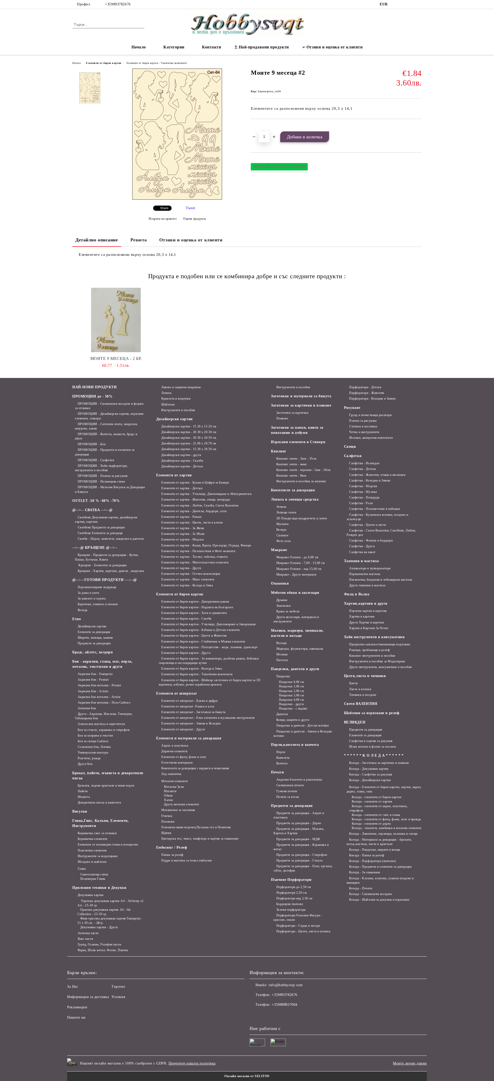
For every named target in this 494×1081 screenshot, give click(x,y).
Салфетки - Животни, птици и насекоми (377, 475)
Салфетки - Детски (362, 469)
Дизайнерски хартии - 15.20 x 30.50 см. (189, 449)
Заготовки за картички (292, 413)
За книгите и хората (91, 598)
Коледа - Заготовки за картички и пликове (379, 763)
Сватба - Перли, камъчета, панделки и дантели (111, 538)
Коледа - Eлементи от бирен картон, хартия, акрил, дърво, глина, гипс (384, 789)
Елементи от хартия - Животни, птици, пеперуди (195, 499)
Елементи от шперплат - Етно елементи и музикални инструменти (208, 718)
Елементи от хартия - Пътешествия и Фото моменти (198, 551)
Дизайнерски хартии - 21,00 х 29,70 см (188, 443)
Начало (138, 47)
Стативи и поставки (363, 426)
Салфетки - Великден (364, 463)
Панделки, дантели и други (295, 669)
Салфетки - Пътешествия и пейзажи (374, 509)
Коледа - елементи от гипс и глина (376, 815)
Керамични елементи (92, 839)
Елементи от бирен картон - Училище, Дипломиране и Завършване (208, 624)
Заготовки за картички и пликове (301, 405)
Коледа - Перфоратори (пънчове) (372, 861)
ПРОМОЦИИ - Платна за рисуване (103, 476)
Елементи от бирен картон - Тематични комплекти (157, 63)
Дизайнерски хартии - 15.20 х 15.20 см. (189, 426)
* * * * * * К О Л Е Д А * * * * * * (374, 755)
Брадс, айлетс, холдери (92, 652)
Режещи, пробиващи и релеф (369, 650)
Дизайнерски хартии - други (181, 455)
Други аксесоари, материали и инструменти (296, 619)
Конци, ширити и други (292, 720)
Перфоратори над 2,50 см (294, 898)
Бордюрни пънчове (289, 904)
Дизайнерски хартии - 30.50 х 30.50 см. (189, 438)
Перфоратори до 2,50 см (293, 887)
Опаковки (280, 583)
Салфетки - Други (362, 546)
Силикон (282, 535)
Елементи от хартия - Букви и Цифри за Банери (195, 482)
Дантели (282, 714)
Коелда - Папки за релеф (366, 855)
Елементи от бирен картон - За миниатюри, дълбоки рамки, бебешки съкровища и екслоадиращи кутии (209, 661)
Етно (76, 619)
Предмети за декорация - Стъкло (299, 860)
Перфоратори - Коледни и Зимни (372, 398)
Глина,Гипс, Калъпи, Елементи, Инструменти (100, 823)
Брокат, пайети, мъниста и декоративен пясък (107, 775)
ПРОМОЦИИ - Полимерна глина (101, 481)
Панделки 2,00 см (291, 691)
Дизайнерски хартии (92, 626)
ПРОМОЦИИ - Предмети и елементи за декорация (105, 452)
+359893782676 (117, 4)
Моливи (282, 654)
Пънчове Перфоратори (291, 880)
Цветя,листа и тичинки (365, 676)
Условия (118, 997)
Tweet (190, 208)
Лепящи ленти (286, 512)
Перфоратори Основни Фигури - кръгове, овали (298, 918)
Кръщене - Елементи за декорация (102, 565)
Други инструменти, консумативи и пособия (380, 667)
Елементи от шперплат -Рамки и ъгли (187, 706)
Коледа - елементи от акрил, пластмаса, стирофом (378, 808)
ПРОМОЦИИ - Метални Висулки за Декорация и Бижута (110, 489)
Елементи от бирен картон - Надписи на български (197, 607)
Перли (280, 752)
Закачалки (283, 605)
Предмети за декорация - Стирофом (301, 855)
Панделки (283, 676)
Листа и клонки (360, 689)
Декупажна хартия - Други (99, 927)
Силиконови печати (290, 785)
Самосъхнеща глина (94, 874)
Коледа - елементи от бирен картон (376, 797)
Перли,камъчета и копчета (295, 745)
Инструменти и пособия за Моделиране (377, 661)
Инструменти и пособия (178, 410)
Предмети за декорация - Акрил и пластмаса (299, 815)
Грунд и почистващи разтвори (370, 415)
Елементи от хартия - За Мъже (183, 534)
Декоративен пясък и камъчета (99, 802)
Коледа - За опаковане (364, 872)
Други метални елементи (181, 804)
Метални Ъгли (174, 787)
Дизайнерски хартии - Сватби (182, 460)
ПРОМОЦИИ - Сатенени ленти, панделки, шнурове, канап (106, 426)
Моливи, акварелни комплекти (371, 438)
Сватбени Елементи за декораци (100, 533)
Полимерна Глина (92, 879)
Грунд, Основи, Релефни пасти (99, 944)
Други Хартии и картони (366, 622)
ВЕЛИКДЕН (354, 722)
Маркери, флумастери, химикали (299, 649)
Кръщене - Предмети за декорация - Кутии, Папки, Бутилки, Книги (107, 557)
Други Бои (85, 764)
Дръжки (281, 600)
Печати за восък (287, 797)
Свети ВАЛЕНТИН (360, 704)
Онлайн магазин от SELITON (247, 1076)
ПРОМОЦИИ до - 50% (92, 396)
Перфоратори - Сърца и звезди (298, 925)
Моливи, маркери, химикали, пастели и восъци (297, 633)
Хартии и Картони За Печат (368, 628)
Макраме (279, 550)
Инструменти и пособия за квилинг (301, 481)
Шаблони (167, 404)
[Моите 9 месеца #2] (177, 198)
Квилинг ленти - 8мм (291, 475)
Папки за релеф (172, 855)
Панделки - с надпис (293, 708)
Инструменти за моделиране (98, 856)
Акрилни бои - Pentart (93, 679)
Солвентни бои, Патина (94, 747)
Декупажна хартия (91, 895)
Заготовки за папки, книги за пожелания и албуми (297, 430)
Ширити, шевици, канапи (95, 637)
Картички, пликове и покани (98, 604)
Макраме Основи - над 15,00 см (299, 569)
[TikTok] (411, 4)
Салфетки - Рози (361, 503)
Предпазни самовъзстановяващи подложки (379, 644)
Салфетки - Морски (363, 486)
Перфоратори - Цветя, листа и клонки (303, 931)
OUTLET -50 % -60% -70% (96, 501)
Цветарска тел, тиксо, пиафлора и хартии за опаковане (200, 838)
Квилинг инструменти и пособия (372, 655)
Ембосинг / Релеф (171, 847)
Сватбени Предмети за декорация (101, 527)
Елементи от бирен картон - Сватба (186, 618)
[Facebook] (396, 4)
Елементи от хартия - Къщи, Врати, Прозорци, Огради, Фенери (206, 545)
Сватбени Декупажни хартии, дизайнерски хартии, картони (106, 519)
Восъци (281, 643)
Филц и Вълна (356, 594)
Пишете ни (76, 1017)
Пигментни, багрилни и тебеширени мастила (380, 579)
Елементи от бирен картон (103, 63)
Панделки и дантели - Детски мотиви (302, 725)
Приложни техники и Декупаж (99, 888)
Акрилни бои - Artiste (93, 691)
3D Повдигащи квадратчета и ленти (301, 518)
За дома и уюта (88, 593)
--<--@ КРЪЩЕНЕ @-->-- (95, 548)
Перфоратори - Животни (366, 393)
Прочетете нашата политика (192, 1063)
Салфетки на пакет (362, 552)
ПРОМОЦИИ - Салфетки (96, 460)
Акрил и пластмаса (174, 745)
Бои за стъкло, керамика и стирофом (104, 730)
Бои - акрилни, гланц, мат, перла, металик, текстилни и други (102, 664)
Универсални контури (93, 752)
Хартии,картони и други (365, 603)
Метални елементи (174, 781)
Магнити (170, 791)
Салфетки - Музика (363, 492)
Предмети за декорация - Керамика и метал (301, 847)
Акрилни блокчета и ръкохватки (299, 779)
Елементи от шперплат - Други (183, 729)
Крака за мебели (287, 611)
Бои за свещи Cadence (93, 741)
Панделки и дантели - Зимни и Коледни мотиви (303, 734)
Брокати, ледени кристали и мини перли (106, 785)
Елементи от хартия (174, 475)
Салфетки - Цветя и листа (367, 525)
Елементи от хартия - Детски (181, 488)
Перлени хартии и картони (367, 611)
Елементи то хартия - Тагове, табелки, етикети (194, 557)
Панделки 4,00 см (291, 700)
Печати (277, 772)
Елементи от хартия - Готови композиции (190, 574)
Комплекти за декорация (293, 490)
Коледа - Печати (360, 888)
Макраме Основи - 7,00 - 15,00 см (300, 563)
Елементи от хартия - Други (181, 568)
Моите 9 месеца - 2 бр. (116, 358)
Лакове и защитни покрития (181, 387)
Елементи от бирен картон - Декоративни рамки (195, 601)
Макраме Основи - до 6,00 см (297, 557)
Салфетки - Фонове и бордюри (371, 540)
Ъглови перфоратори (291, 909)
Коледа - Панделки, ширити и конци (374, 849)
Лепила (166, 393)
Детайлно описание (96, 239)
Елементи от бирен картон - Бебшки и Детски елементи (200, 630)
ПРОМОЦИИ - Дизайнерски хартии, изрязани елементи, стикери (109, 416)
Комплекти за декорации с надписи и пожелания (195, 768)
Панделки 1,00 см (291, 686)
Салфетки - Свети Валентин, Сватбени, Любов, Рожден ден (381, 533)
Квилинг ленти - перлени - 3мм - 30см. (303, 470)
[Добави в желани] (260, 128)
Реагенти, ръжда (89, 758)
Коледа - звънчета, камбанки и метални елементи (386, 828)
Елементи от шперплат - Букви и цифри (189, 701)
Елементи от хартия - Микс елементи (187, 579)
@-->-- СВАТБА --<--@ (92, 510)
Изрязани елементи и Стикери (298, 442)
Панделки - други (291, 704)
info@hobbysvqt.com (286, 985)
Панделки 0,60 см (291, 682)
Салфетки (352, 456)
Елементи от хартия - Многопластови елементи (194, 562)
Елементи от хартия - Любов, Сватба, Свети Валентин (199, 505)
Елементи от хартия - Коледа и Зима (187, 585)
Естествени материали (176, 762)
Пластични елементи (92, 850)
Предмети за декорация (94, 643)
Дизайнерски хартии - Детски (182, 466)
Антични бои (87, 708)
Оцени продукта (194, 219)
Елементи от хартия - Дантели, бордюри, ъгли (193, 511)
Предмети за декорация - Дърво (298, 823)
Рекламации (77, 1007)
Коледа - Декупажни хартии (368, 769)
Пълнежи (167, 821)
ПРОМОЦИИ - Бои (91, 444)
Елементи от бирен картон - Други (185, 653)
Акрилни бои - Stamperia (95, 674)
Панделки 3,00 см (291, 695)
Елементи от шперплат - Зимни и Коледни (190, 723)
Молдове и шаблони (92, 862)
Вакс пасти (85, 939)
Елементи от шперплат (176, 693)
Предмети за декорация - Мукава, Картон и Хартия (299, 831)
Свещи (350, 447)
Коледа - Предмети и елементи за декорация (380, 866)
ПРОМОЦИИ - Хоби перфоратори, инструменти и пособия (101, 468)
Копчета (281, 763)
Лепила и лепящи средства (295, 499)
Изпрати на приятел (163, 219)
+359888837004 (284, 1005)
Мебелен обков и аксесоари (295, 593)
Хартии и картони (361, 616)
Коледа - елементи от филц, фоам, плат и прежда (386, 819)
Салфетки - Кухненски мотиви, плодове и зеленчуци (377, 517)
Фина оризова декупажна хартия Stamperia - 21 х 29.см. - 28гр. (110, 921)
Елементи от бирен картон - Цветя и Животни (194, 635)
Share (164, 208)
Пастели (282, 660)
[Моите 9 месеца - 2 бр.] (116, 319)
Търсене (118, 987)
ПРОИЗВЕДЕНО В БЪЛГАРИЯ (279, 166)
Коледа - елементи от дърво (371, 823)
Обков (168, 795)
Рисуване (352, 408)
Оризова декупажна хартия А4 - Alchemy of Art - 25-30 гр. (110, 903)
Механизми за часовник (178, 810)
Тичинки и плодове (362, 695)
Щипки (166, 833)
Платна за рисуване (363, 421)
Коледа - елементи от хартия (372, 801)
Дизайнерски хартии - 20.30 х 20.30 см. (189, 432)
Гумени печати (286, 791)
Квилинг (278, 451)
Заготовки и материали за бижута (301, 396)
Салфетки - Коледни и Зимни (369, 480)
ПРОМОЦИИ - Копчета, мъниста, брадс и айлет (106, 436)
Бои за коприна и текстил (95, 735)
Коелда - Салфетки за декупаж (370, 774)
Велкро (281, 529)
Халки (168, 800)
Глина (82, 869)
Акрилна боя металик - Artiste (99, 697)
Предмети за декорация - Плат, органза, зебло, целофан (303, 868)
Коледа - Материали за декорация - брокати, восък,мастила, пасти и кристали (379, 842)
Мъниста (84, 797)
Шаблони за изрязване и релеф (372, 713)
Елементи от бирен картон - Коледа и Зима (191, 668)
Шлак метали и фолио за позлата (372, 746)
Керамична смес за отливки (97, 833)
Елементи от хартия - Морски (182, 539)
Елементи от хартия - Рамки (181, 517)
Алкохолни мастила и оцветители (101, 724)
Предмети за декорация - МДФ (298, 839)
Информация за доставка (88, 997)
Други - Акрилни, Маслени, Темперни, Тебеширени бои (104, 716)
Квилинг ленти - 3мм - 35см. (296, 458)
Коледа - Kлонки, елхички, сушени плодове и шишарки (380, 880)
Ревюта (138, 239)
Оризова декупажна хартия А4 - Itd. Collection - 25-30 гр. (104, 912)
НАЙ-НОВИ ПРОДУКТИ (94, 387)
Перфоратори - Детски (365, 387)
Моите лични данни (410, 1063)
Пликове (282, 418)
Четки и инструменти (364, 432)
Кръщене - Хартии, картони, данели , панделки (111, 571)
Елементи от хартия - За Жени (182, 528)
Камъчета (283, 757)
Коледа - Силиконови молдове (370, 894)
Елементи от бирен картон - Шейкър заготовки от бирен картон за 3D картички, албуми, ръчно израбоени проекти (210, 682)
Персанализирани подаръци (97, 587)
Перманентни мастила (364, 574)
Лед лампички (171, 774)
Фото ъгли (283, 541)
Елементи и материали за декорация (188, 738)
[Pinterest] (419, 4)
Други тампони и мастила (367, 585)
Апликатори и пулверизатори (370, 568)
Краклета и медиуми (175, 398)
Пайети (83, 791)
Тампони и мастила (361, 561)
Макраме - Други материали (296, 574)
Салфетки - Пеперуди (364, 497)
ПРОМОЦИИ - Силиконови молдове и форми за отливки (109, 406)
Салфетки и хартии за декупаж (371, 741)
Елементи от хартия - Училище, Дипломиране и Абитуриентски (206, 494)
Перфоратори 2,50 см (291, 892)
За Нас (72, 987)
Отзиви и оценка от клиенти (334, 47)
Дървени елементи (174, 751)
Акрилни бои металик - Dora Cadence (104, 702)
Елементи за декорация (94, 632)
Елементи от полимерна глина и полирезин (108, 844)
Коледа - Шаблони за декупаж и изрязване (379, 899)
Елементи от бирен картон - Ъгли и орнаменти (194, 613)
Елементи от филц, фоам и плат (183, 757)
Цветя (353, 683)
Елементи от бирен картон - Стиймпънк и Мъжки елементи (203, 641)
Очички (166, 816)
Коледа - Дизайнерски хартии (370, 780)
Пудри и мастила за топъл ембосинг (186, 860)
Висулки (79, 811)
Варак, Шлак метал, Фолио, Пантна (103, 950)
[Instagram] (403, 4)
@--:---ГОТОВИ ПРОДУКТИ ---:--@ (104, 580)
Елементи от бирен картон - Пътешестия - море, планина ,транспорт (209, 647)
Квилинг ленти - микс (291, 464)
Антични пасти (88, 933)
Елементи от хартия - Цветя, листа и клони (192, 522)
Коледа (82, 610)
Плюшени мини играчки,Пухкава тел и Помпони (196, 827)
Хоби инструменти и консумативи (374, 637)
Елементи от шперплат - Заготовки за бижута (193, 712)
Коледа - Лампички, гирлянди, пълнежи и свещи (383, 833)
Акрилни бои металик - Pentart (99, 685)
